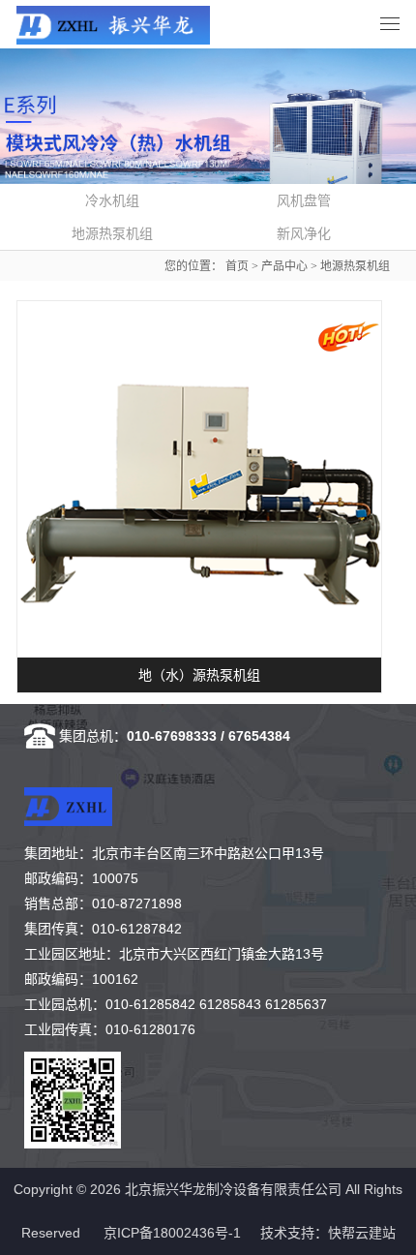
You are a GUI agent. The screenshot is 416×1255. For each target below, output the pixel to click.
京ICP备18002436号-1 (172, 1232)
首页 (237, 266)
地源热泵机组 (355, 266)
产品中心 (284, 266)
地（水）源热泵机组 (199, 675)
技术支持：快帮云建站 (328, 1232)
